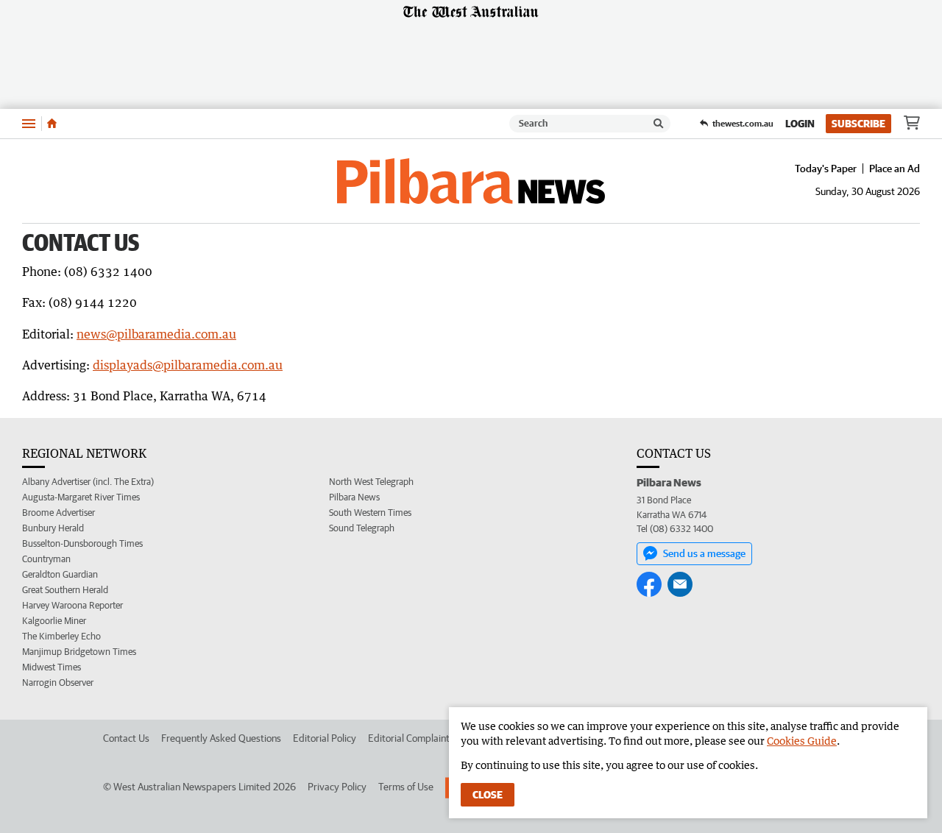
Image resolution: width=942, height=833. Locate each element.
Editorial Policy (324, 738)
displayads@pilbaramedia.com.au (188, 365)
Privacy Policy (337, 787)
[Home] (52, 123)
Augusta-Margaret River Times (81, 497)
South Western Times (370, 512)
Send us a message (704, 553)
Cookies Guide (802, 740)
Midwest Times (51, 667)
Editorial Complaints (411, 738)
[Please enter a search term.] (658, 123)
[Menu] (28, 123)
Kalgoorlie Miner (54, 620)
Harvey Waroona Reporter (72, 605)
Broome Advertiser (58, 512)
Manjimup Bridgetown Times (79, 651)
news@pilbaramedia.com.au (156, 334)
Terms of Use (405, 787)
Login (800, 124)
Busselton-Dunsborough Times (82, 543)
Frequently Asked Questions (221, 738)
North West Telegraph (371, 481)
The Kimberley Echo (61, 636)
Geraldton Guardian (60, 574)
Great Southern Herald (65, 589)
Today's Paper (826, 168)
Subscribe (858, 124)
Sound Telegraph (361, 528)
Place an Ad (894, 168)
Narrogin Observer (57, 682)
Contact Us (126, 738)
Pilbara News (354, 497)
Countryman (46, 558)
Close (487, 795)
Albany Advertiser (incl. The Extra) (88, 481)
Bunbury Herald (53, 528)
